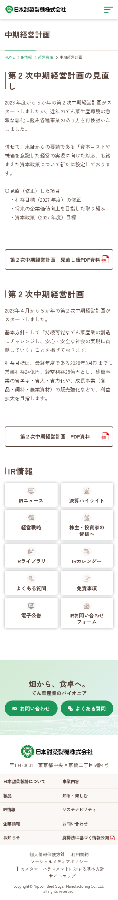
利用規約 (80, 854)
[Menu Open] (108, 9)
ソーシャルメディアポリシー (59, 861)
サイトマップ (62, 876)
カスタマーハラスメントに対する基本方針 (62, 869)
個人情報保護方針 (47, 854)
